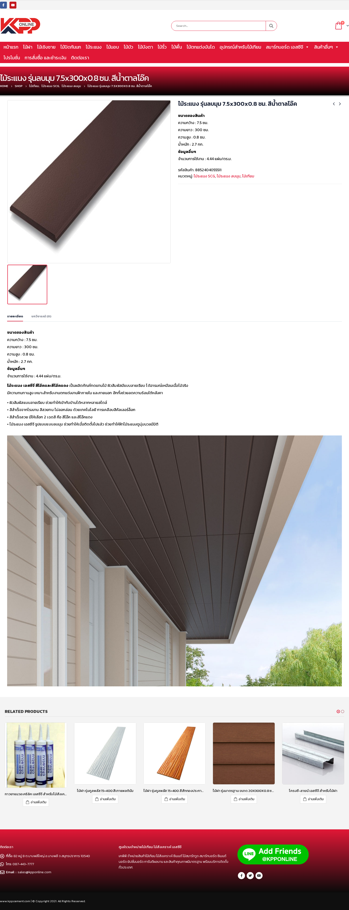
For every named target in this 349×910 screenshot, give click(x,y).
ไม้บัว (128, 47)
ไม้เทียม (248, 176)
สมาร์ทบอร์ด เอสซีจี (284, 47)
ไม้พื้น (176, 47)
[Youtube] (12, 5)
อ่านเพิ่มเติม (38, 799)
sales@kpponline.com (34, 868)
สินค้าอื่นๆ (323, 47)
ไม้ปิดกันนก (70, 47)
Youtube (259, 872)
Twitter (250, 872)
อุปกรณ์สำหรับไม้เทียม (240, 47)
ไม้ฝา (27, 47)
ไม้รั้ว (162, 47)
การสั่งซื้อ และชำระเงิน (45, 57)
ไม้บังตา (145, 47)
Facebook (241, 872)
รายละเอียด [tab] (15, 316)
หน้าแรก (11, 47)
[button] (338, 711)
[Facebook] (3, 5)
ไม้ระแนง (94, 47)
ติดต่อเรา (80, 57)
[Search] (271, 26)
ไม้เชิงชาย (46, 47)
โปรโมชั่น (12, 57)
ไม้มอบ (112, 47)
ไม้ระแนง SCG (204, 176)
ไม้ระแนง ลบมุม (229, 176)
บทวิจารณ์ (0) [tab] (41, 316)
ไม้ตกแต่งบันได (201, 47)
